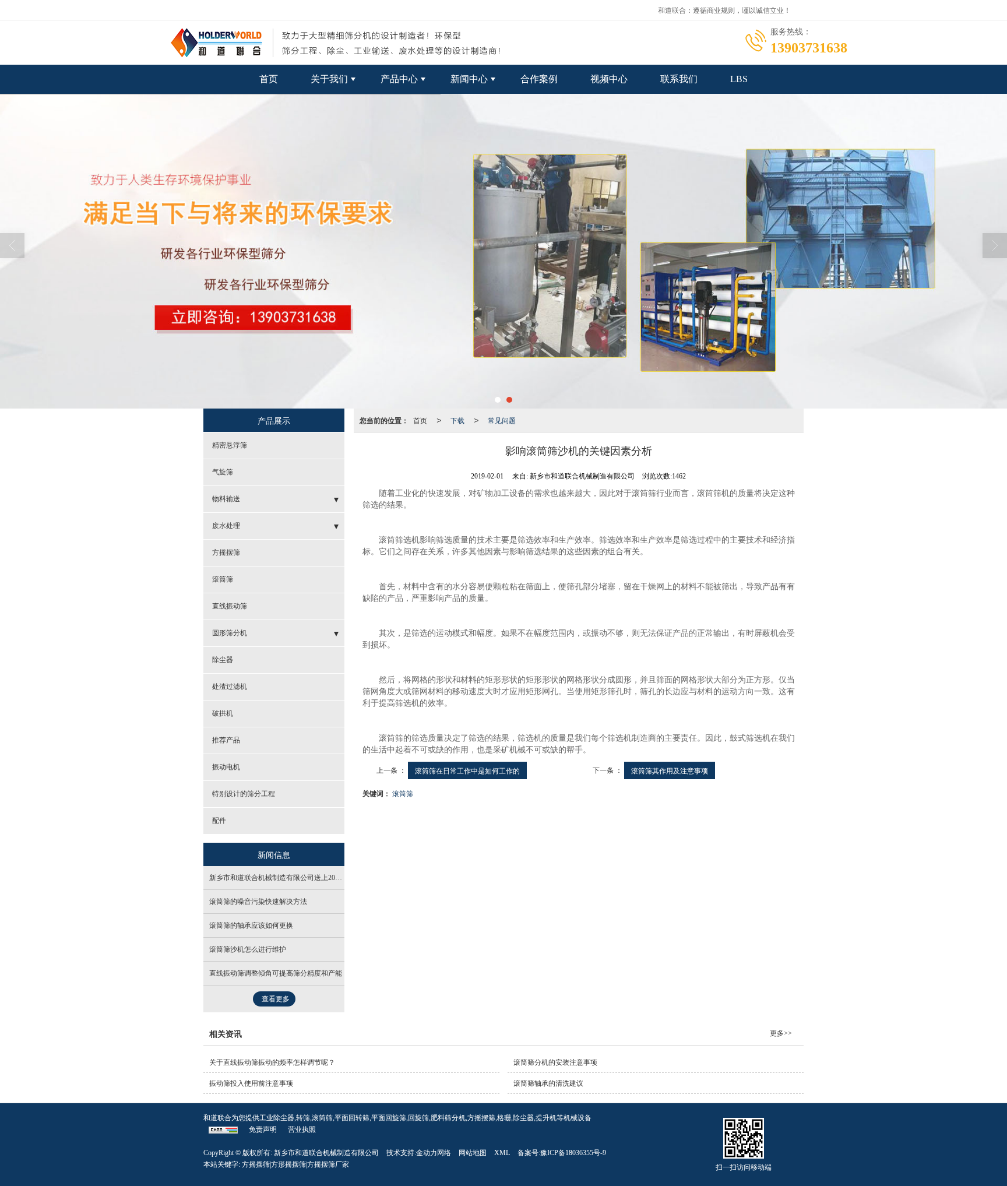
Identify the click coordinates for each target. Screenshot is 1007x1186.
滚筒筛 (402, 793)
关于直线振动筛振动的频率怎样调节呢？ (272, 1062)
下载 (457, 420)
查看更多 (276, 999)
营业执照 (302, 1129)
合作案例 (539, 79)
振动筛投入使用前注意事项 (251, 1083)
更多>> (781, 1033)
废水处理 (226, 526)
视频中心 (609, 79)
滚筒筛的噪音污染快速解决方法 (258, 902)
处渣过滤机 (229, 686)
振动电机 (226, 767)
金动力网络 (433, 1153)
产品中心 (399, 79)
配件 (219, 821)
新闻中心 (469, 79)
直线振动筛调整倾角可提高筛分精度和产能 (275, 973)
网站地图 (473, 1153)
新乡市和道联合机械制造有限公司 (326, 1153)
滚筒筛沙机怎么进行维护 (247, 949)
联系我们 (679, 79)
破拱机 (222, 713)
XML (502, 1153)
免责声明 (263, 1129)
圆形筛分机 (229, 633)
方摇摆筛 (226, 552)
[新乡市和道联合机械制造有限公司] (503, 251)
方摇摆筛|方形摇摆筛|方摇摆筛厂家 (295, 1164)
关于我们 (329, 79)
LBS (739, 79)
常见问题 (502, 420)
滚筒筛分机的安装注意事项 (555, 1062)
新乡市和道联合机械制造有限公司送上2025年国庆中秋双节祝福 (307, 878)
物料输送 (226, 499)
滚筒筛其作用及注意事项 (669, 770)
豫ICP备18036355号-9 (573, 1153)
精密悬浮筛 (229, 445)
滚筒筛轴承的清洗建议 (548, 1083)
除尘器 (222, 660)
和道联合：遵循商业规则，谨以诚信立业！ (724, 10)
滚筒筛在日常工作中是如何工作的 (467, 770)
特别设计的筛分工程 (243, 794)
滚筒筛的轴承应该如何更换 (251, 925)
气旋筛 (222, 472)
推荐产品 (226, 740)
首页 (268, 79)
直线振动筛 (229, 606)
